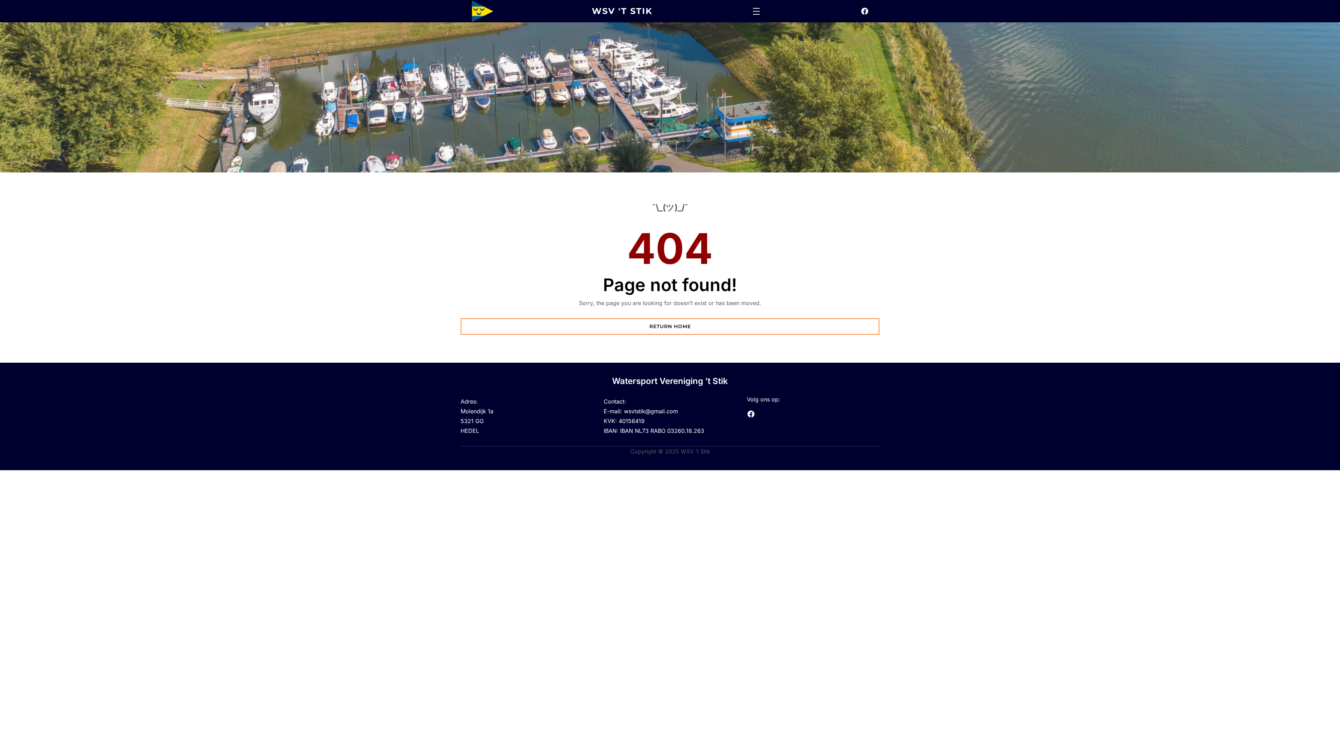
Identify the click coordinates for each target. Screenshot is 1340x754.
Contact (614, 401)
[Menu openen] (756, 11)
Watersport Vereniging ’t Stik (670, 381)
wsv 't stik (622, 11)
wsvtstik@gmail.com (651, 411)
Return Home (670, 326)
